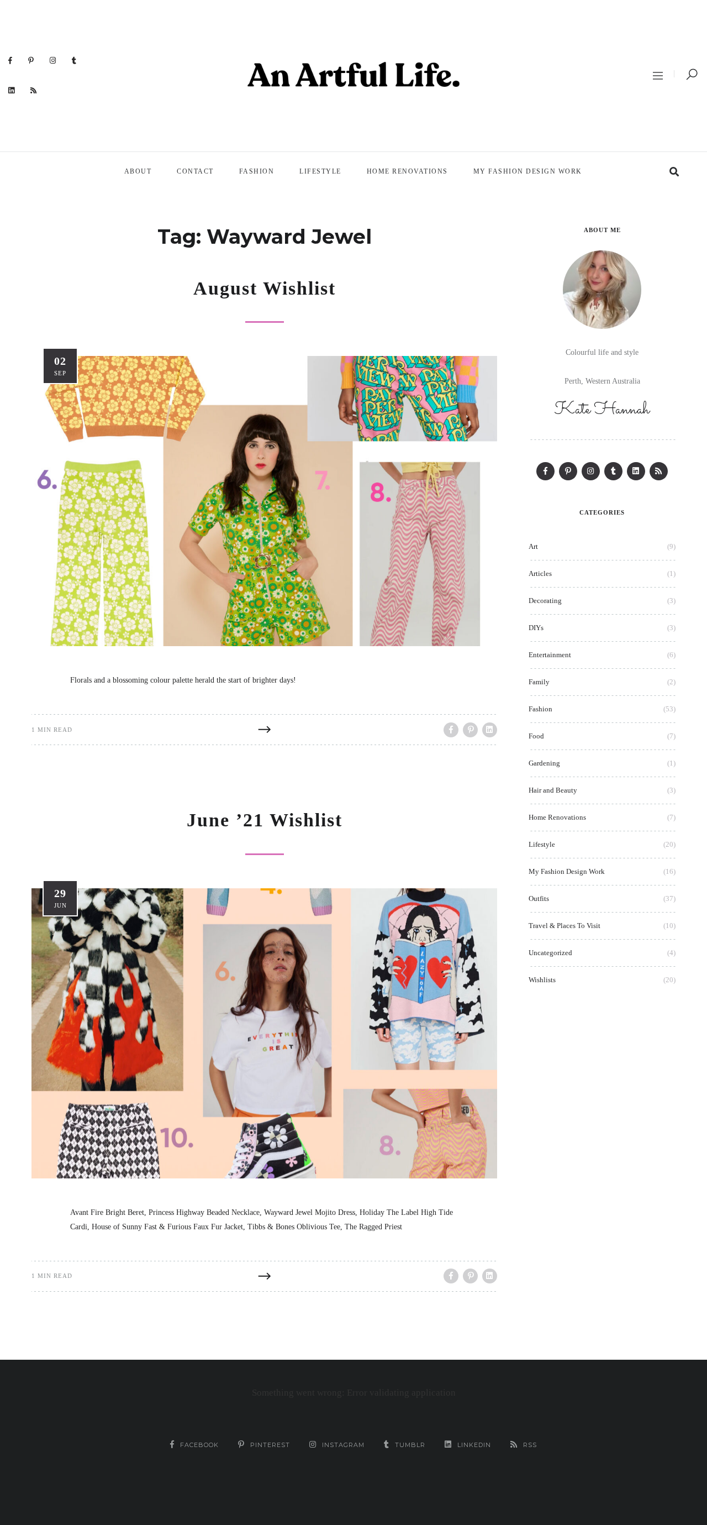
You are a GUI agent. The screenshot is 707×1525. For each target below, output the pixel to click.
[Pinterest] (31, 60)
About (138, 171)
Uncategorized (550, 952)
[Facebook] (10, 60)
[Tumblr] (74, 60)
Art (533, 546)
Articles (540, 573)
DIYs (536, 627)
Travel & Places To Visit (564, 925)
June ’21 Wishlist (264, 820)
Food (536, 736)
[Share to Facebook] (451, 729)
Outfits (539, 898)
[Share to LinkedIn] (489, 729)
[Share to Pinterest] (470, 729)
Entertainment (550, 655)
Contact (195, 171)
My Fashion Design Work (527, 171)
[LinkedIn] (11, 90)
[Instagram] (53, 60)
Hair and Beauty (553, 790)
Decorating (545, 600)
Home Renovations (407, 171)
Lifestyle (320, 171)
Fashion (257, 171)
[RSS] (33, 90)
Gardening (544, 763)
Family (539, 682)
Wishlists (542, 980)
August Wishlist (264, 288)
